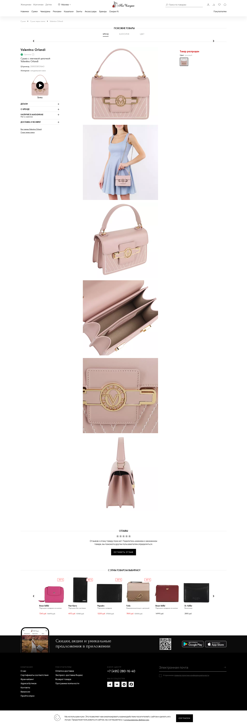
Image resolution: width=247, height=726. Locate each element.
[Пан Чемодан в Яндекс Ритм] (131, 684)
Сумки (35, 11)
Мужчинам (38, 4)
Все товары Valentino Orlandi (31, 129)
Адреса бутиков (28, 683)
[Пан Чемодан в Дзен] (124, 684)
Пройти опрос (28, 695)
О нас (23, 671)
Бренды (103, 11)
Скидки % (114, 11)
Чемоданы (45, 11)
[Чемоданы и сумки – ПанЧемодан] (123, 4)
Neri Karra (77, 607)
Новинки (25, 11)
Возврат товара (63, 679)
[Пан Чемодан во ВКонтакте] (117, 684)
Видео (40, 97)
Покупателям (220, 11)
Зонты (79, 11)
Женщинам (26, 4)
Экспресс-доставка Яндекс (69, 675)
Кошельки (69, 11)
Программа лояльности (67, 683)
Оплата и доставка (64, 671)
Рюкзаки (57, 11)
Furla (137, 607)
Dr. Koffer (188, 607)
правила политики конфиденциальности (191, 675)
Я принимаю (186, 675)
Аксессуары (91, 11)
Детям (48, 4)
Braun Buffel (50, 607)
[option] (119, 86)
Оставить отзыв (123, 552)
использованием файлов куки (136, 720)
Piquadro (104, 607)
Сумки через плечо (37, 21)
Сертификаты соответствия (34, 675)
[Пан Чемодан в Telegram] (109, 684)
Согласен (184, 718)
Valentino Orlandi (56, 21)
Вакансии (25, 691)
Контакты (25, 687)
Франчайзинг (27, 679)
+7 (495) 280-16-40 (121, 671)
